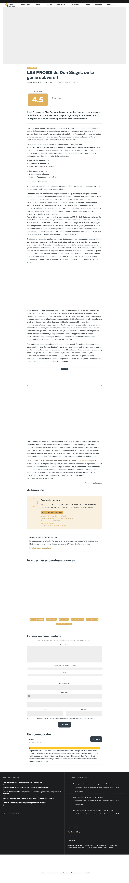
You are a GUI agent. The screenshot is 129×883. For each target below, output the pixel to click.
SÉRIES (49, 5)
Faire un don (97, 848)
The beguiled (93, 619)
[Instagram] (106, 1)
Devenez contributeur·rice (86, 845)
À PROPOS (110, 5)
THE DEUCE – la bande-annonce (51, 521)
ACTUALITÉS (25, 5)
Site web (84, 709)
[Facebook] (100, 1)
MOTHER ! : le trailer (47, 523)
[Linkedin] (112, 1)
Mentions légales (101, 845)
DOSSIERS (98, 5)
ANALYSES (75, 5)
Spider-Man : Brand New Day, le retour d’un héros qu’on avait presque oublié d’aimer (32, 793)
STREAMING (61, 5)
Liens (105, 848)
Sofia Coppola (77, 619)
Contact (110, 848)
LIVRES (87, 5)
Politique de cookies (85, 848)
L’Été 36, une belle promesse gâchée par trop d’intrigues (24, 803)
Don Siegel (52, 619)
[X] (103, 1)
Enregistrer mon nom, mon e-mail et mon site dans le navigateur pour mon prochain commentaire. (66, 718)
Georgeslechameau (34, 82)
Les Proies (64, 619)
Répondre (96, 739)
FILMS (38, 5)
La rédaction (72, 845)
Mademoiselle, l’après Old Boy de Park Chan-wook (65, 376)
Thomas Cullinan (64, 624)
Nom (64, 701)
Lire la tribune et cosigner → (41, 548)
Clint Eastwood (37, 619)
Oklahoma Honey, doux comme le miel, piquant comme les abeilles (28, 798)
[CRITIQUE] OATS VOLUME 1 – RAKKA (53, 525)
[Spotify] (121, 1)
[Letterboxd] (118, 1)
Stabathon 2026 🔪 (74, 832)
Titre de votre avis (64, 683)
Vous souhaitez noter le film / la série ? (64, 666)
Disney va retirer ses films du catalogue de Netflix (57, 518)
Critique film (32, 68)
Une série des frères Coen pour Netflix (53, 516)
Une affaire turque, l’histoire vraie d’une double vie (22, 783)
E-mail (45, 709)
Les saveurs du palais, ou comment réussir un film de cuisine (26, 787)
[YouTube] (109, 1)
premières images (87, 461)
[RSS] (124, 1)
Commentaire (64, 645)
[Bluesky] (115, 1)
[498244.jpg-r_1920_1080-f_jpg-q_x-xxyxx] (34, 377)
